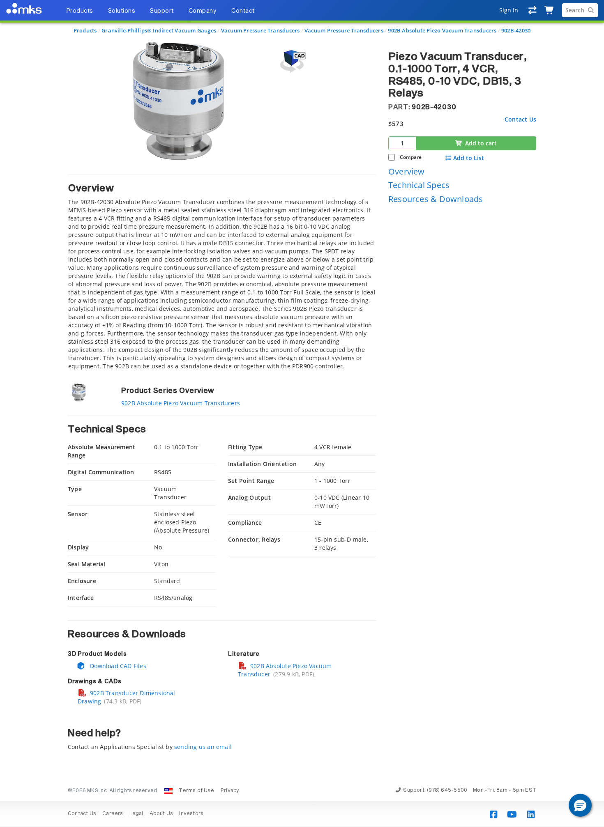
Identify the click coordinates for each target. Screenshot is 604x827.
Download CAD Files (117, 666)
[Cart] (549, 10)
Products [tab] (79, 11)
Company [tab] (203, 11)
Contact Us (520, 119)
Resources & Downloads (435, 198)
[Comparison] (532, 10)
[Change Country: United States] (168, 791)
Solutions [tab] (122, 11)
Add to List (468, 158)
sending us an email (203, 747)
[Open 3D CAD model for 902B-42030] (291, 61)
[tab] (222, 272)
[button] (580, 805)
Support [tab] (162, 11)
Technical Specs (419, 185)
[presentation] (302, 413)
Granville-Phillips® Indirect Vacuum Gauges (158, 30)
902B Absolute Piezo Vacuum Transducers (442, 30)
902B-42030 (515, 30)
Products (85, 30)
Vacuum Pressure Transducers (260, 30)
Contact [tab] (243, 11)
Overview (406, 171)
